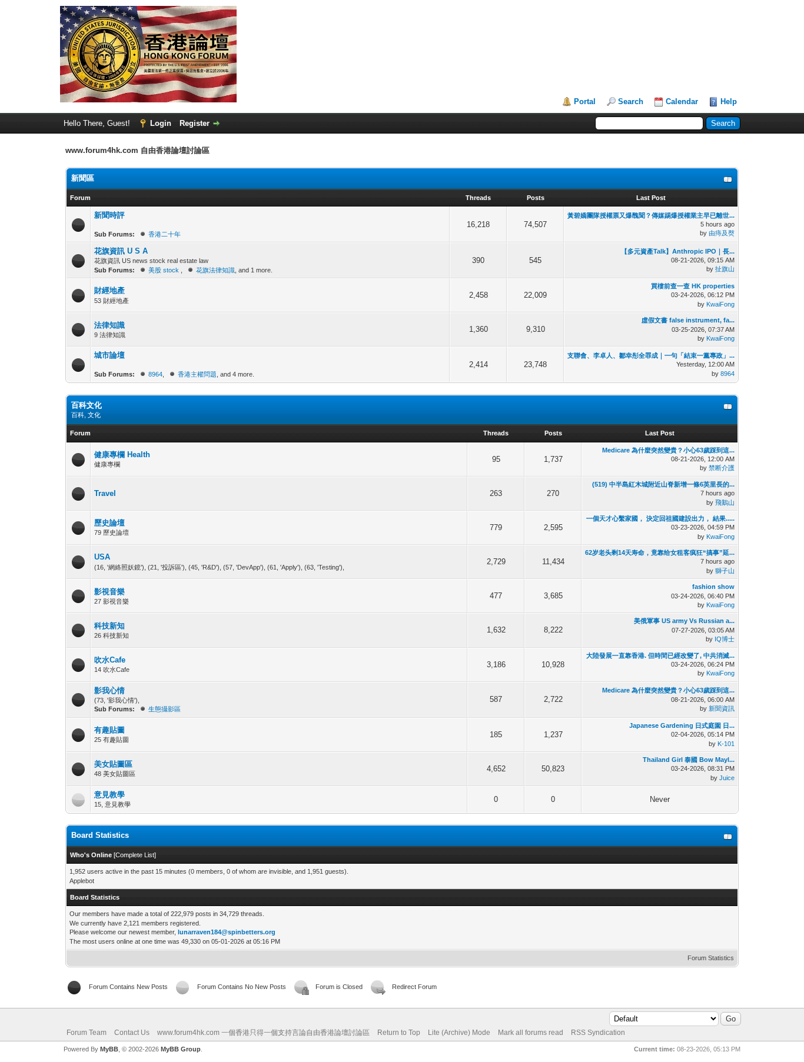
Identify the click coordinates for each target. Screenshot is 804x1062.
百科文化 (86, 405)
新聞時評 (109, 215)
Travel (105, 493)
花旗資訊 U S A (121, 251)
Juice (727, 777)
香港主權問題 (197, 374)
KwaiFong (720, 304)
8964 (155, 374)
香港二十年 (164, 234)
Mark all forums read (530, 1032)
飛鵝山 (725, 502)
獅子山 (725, 570)
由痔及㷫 (722, 233)
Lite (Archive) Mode (459, 1032)
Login (160, 123)
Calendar (682, 101)
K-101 (726, 743)
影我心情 (109, 690)
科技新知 (109, 625)
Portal (585, 101)
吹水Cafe (109, 659)
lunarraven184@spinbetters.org (226, 932)
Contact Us (131, 1032)
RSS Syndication (598, 1032)
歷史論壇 (109, 522)
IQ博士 (725, 638)
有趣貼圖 (109, 729)
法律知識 (109, 325)
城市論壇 (109, 355)
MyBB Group (181, 1049)
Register (195, 123)
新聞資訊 (722, 708)
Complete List (134, 854)
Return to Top (398, 1032)
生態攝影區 (164, 709)
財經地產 (109, 290)
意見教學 (109, 794)
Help (728, 101)
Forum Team (87, 1032)
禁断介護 (722, 467)
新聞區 (82, 178)
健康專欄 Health (122, 454)
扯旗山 (725, 268)
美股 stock (164, 270)
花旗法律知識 (215, 270)
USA (102, 556)
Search (630, 101)
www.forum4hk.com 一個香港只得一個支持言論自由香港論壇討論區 (263, 1032)
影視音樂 (109, 591)
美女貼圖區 (113, 764)
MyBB (109, 1049)
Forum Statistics (710, 957)
